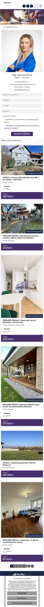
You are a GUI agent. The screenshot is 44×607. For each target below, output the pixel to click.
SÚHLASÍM (22, 593)
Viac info (33, 589)
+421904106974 (20, 82)
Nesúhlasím (22, 598)
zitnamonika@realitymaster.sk (22, 84)
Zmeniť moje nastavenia (22, 603)
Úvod (4, 27)
